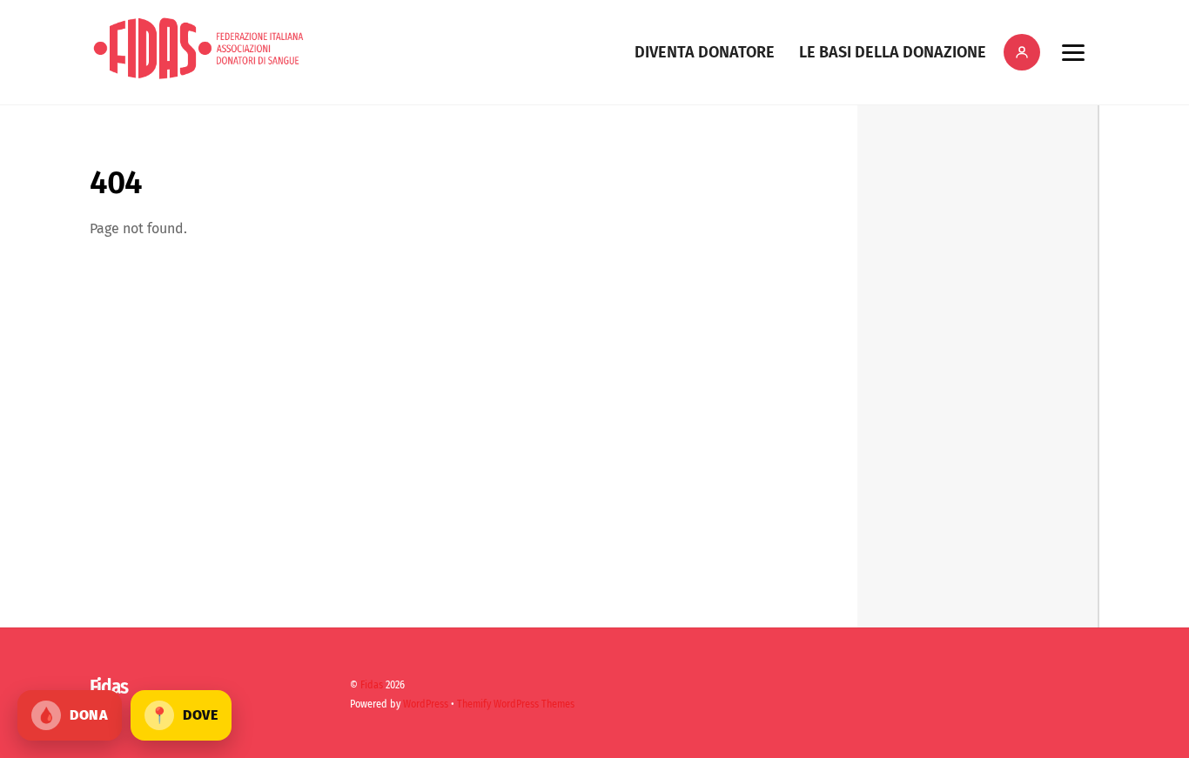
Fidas (371, 685)
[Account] (1022, 52)
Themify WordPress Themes (515, 704)
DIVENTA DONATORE (705, 52)
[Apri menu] (1072, 52)
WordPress (425, 704)
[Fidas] (198, 75)
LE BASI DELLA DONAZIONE (892, 52)
